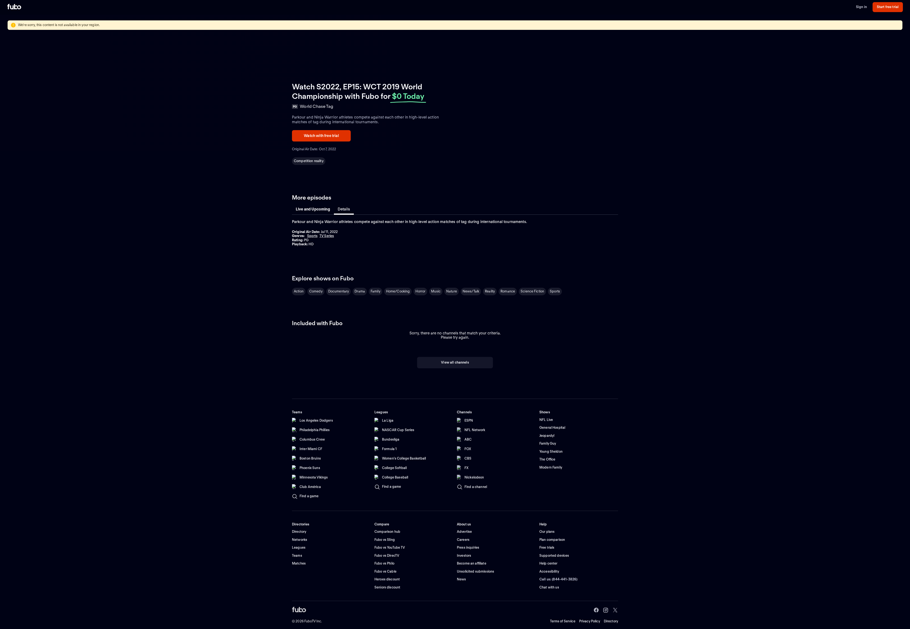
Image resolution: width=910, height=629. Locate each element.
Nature (451, 291)
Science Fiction (532, 291)
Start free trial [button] (888, 7)
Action (299, 291)
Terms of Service (562, 621)
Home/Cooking (398, 291)
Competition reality (308, 161)
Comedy (316, 291)
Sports (555, 291)
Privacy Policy (589, 621)
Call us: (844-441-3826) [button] (558, 579)
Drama (360, 291)
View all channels (455, 362)
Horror (420, 291)
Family (375, 291)
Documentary (338, 291)
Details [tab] (344, 209)
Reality (490, 291)
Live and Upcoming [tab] (313, 209)
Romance (507, 291)
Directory (611, 621)
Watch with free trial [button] (321, 135)
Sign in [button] (861, 7)
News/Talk (471, 291)
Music (436, 291)
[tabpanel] (455, 232)
